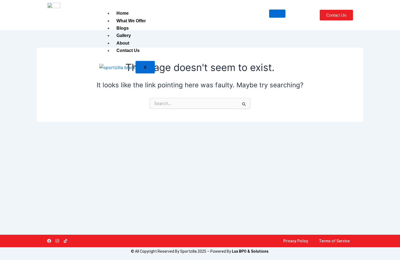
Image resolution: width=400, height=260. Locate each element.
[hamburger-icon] (277, 14)
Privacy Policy (295, 241)
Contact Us (128, 50)
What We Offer (131, 20)
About (122, 43)
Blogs (122, 28)
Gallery (123, 35)
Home (122, 13)
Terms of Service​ (334, 241)
